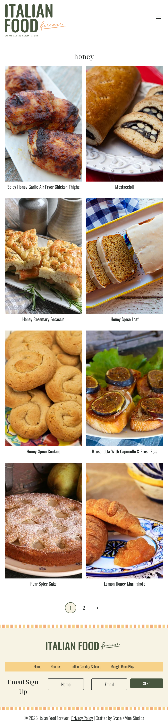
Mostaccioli (124, 186)
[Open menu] (158, 18)
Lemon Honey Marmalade (124, 583)
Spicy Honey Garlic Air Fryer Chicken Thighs (43, 186)
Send (146, 683)
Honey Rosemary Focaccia (43, 319)
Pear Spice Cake (43, 583)
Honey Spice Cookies (43, 451)
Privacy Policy (82, 718)
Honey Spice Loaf (125, 319)
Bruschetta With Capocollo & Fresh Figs (124, 451)
